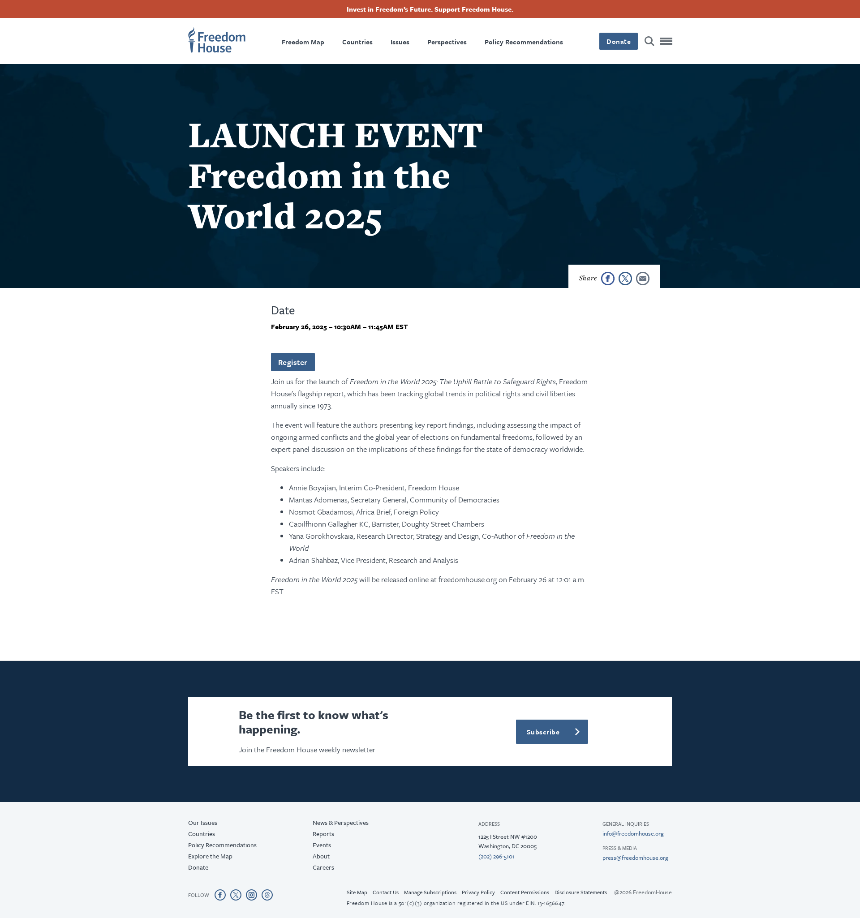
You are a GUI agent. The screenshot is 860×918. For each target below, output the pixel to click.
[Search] (649, 41)
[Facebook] (220, 895)
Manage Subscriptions (430, 892)
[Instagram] (251, 895)
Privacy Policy (478, 892)
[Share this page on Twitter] (625, 278)
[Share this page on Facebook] (608, 278)
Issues (400, 42)
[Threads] (267, 895)
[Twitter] (235, 895)
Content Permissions (524, 892)
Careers (323, 867)
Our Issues (202, 822)
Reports (323, 833)
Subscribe (543, 732)
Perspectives (447, 42)
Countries (357, 42)
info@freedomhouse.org (633, 833)
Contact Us (386, 892)
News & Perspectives (341, 822)
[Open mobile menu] (666, 41)
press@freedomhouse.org (635, 857)
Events (322, 844)
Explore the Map (210, 856)
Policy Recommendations (524, 42)
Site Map (357, 892)
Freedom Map (303, 42)
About (321, 856)
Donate (618, 41)
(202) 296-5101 (496, 856)
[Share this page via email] (642, 278)
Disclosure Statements (581, 892)
